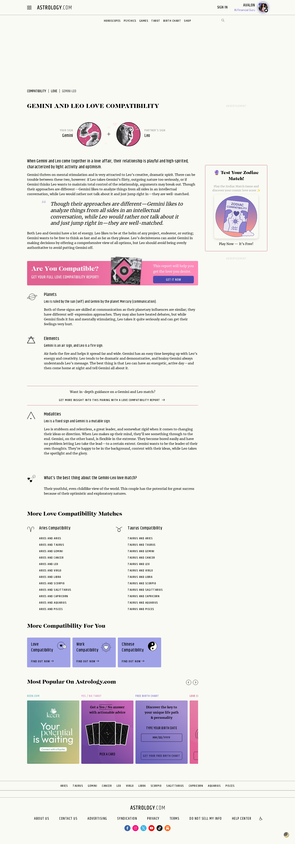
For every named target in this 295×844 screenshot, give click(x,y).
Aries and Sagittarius (55, 589)
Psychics (130, 20)
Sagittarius (175, 785)
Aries (64, 785)
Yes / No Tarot (91, 695)
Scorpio (156, 785)
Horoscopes (112, 20)
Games (144, 20)
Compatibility (36, 91)
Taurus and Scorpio (142, 583)
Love (54, 91)
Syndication (127, 819)
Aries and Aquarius (53, 602)
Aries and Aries (50, 538)
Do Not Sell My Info (205, 819)
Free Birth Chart (147, 695)
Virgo (130, 785)
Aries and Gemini (51, 551)
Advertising (97, 819)
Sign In (223, 7)
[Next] (195, 682)
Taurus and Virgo (140, 570)
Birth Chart (172, 20)
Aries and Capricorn (53, 596)
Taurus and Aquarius (143, 602)
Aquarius (214, 785)
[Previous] (188, 682)
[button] (261, 819)
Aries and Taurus (51, 544)
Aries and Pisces (51, 609)
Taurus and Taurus (142, 544)
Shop (187, 20)
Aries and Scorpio (52, 583)
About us (41, 819)
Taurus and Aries (140, 538)
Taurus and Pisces (141, 609)
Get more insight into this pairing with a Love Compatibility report (110, 400)
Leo (119, 785)
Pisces (230, 785)
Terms (175, 819)
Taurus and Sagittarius (145, 589)
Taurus (78, 785)
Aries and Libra (50, 576)
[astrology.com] (54, 7)
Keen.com (33, 695)
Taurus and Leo (139, 564)
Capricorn (196, 785)
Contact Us (68, 819)
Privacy (153, 819)
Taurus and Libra (140, 576)
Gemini (92, 785)
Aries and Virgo (50, 570)
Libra (142, 785)
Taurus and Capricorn (144, 596)
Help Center (241, 819)
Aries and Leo (48, 564)
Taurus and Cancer (141, 557)
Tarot (155, 20)
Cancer (107, 785)
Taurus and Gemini (141, 551)
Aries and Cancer (51, 557)
